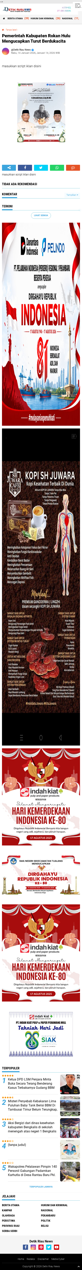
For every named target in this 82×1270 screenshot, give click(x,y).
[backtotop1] (79, 1266)
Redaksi (31, 1259)
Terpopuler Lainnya (41, 1187)
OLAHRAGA (8, 1215)
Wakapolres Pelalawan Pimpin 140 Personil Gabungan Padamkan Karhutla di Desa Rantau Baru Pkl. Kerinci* (32, 1173)
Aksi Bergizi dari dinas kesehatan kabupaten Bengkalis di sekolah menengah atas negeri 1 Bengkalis (32, 1127)
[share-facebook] (25, 168)
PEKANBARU (48, 1215)
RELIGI (45, 1225)
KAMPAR (7, 1210)
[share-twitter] (41, 168)
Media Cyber (57, 1259)
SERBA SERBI (9, 1231)
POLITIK (45, 1220)
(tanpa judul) (17, 1145)
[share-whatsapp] (57, 168)
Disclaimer (43, 1259)
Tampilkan (71, 195)
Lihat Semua (41, 215)
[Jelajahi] (77, 5)
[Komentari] (73, 168)
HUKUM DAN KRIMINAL (42, 18)
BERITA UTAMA (15, 18)
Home (21, 1259)
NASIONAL (67, 18)
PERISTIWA (8, 1220)
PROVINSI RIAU (11, 1225)
